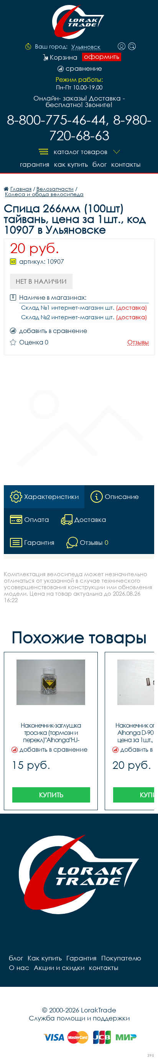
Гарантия (34, 164)
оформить (101, 56)
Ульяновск (85, 47)
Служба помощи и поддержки (79, 1018)
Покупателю (121, 958)
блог (99, 164)
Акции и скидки (59, 968)
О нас (19, 968)
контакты (125, 164)
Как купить (71, 164)
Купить (51, 795)
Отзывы (138, 342)
